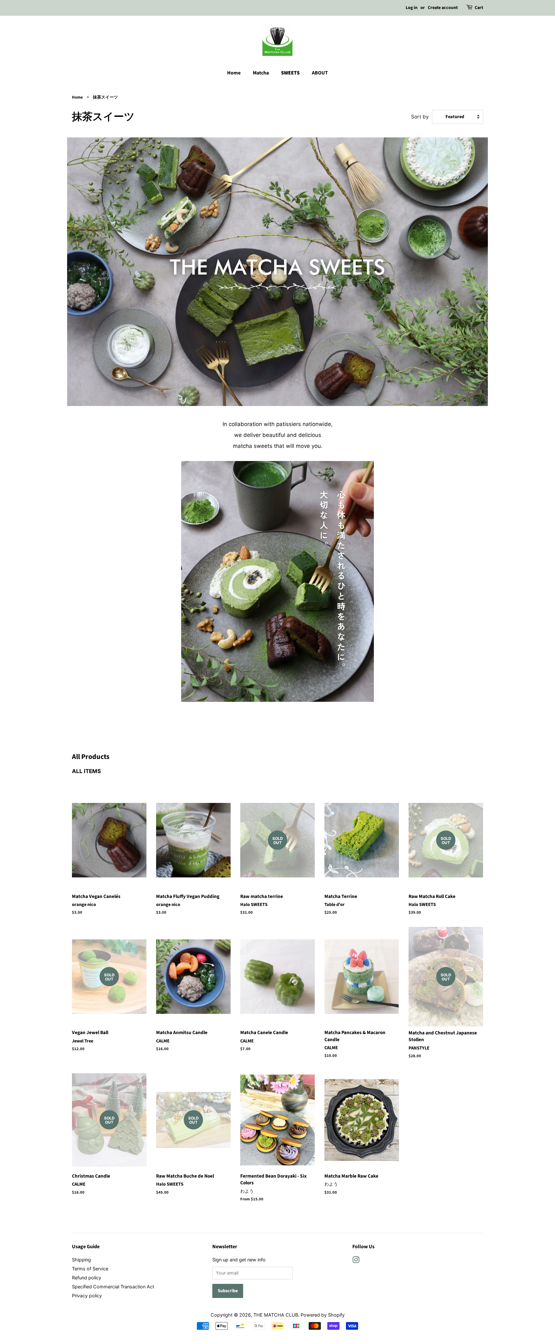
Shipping (81, 1259)
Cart (479, 7)
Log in (412, 7)
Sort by (420, 117)
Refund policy (86, 1277)
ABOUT (320, 72)
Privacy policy (87, 1295)
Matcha (261, 72)
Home (234, 72)
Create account (443, 7)
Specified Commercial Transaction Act (113, 1286)
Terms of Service (90, 1268)
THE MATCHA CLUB (275, 1315)
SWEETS (290, 72)
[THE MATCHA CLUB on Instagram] (355, 1261)
